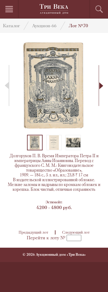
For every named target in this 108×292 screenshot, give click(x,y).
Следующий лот (76, 232)
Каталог (11, 26)
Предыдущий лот (33, 232)
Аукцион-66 (44, 26)
